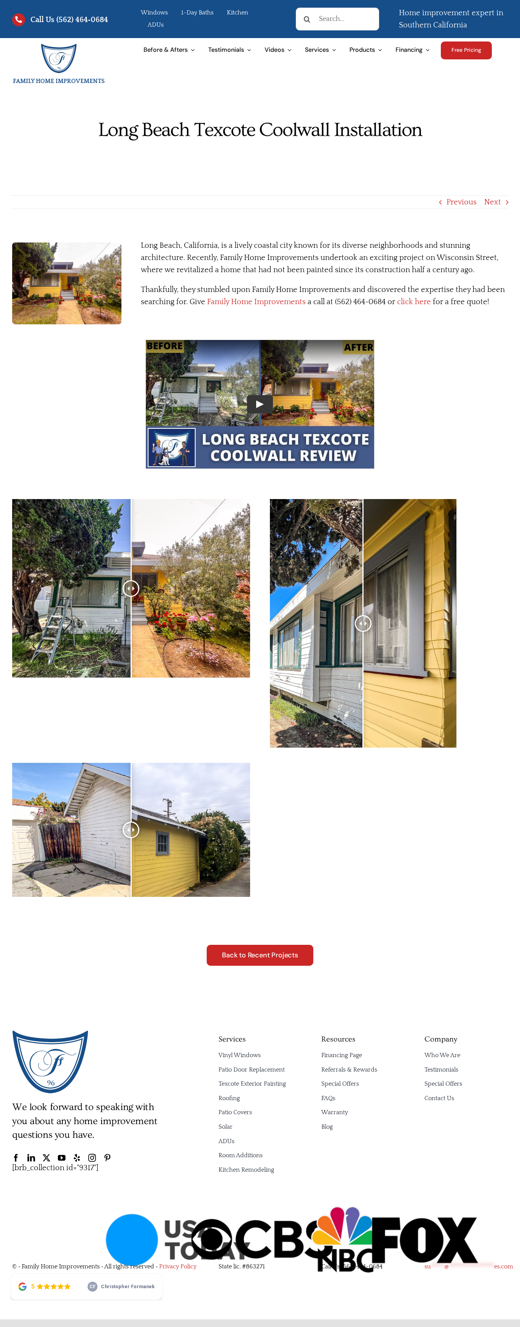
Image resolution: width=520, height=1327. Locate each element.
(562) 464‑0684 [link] (82, 20)
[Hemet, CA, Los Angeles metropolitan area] (50, 1033)
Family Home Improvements (256, 302)
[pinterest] (107, 1158)
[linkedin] (31, 1158)
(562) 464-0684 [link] (362, 1266)
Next (492, 202)
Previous (462, 202)
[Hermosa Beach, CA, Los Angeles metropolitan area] (59, 47)
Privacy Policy (177, 1266)
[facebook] (16, 1158)
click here (414, 302)
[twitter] (46, 1158)
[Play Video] (260, 404)
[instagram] (92, 1158)
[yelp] (77, 1158)
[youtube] (61, 1158)
